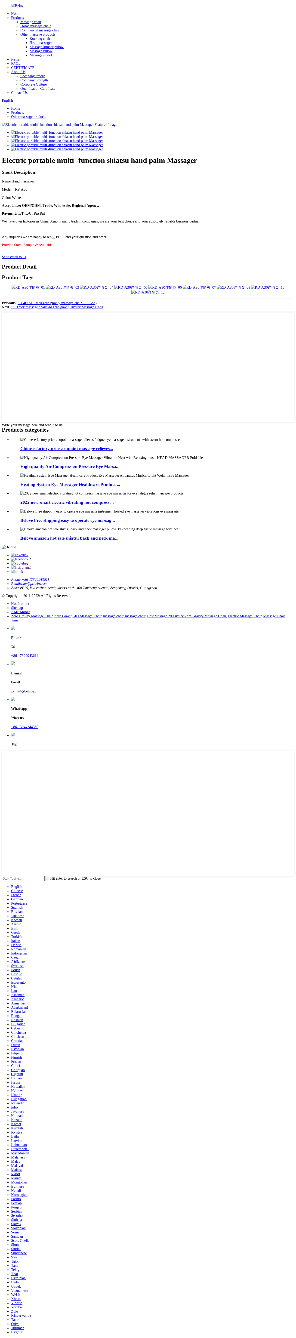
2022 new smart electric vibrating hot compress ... (67, 502)
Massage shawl (41, 55)
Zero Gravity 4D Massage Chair (77, 616)
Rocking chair (40, 38)
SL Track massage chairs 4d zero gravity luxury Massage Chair (57, 307)
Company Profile (32, 76)
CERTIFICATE (22, 68)
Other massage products (37, 34)
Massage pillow (41, 51)
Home (15, 13)
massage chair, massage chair (124, 616)
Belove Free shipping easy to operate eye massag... (67, 520)
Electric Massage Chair (244, 616)
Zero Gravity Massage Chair (31, 616)
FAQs (15, 63)
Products (17, 18)
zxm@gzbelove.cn (24, 691)
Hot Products (20, 604)
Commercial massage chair (39, 30)
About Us (18, 72)
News (15, 59)
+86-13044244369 (24, 727)
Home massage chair (35, 26)
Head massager (41, 43)
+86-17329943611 (24, 656)
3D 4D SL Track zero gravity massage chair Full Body (57, 303)
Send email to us (14, 257)
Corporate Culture (33, 84)
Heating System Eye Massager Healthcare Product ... (70, 484)
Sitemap (17, 608)
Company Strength (34, 80)
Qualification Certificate (37, 88)
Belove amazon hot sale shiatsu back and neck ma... (69, 538)
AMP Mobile (20, 612)
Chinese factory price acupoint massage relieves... (66, 448)
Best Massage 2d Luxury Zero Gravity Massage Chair (186, 616)
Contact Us (19, 93)
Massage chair (30, 22)
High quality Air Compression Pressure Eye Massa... (70, 466)
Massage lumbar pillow (47, 47)
